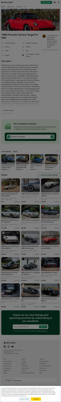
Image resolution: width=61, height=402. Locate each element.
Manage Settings (24, 399)
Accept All (36, 399)
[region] (30, 394)
